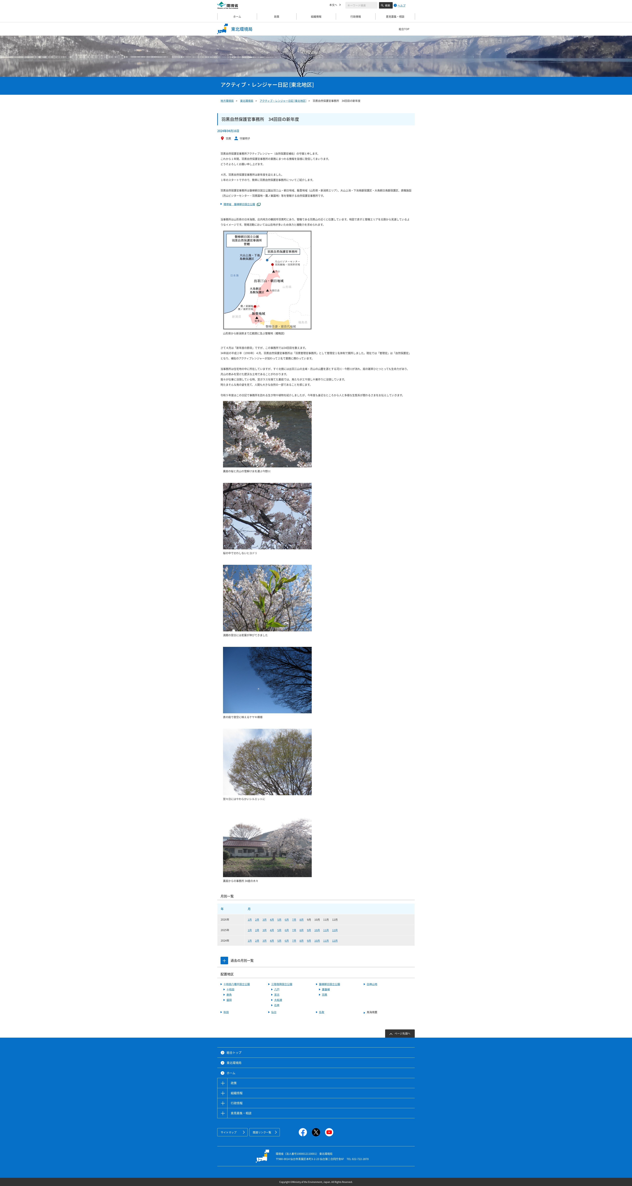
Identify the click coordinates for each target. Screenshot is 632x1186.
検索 (387, 5)
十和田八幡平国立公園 (237, 984)
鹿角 (229, 995)
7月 (294, 920)
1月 (250, 920)
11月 (326, 930)
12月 (335, 930)
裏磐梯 (326, 989)
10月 (317, 930)
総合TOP (404, 29)
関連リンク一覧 (262, 1132)
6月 (287, 920)
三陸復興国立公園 (281, 984)
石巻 (276, 1005)
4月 (272, 920)
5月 (279, 920)
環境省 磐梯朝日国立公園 (239, 204)
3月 (265, 920)
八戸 (276, 989)
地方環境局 (227, 101)
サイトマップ (229, 1132)
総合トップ (234, 1052)
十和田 (230, 989)
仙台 (273, 1012)
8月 (302, 920)
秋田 (226, 1012)
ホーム (237, 16)
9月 (309, 930)
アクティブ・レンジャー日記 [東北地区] (283, 101)
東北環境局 (246, 101)
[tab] (224, 960)
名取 (321, 1012)
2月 (257, 920)
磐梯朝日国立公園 (329, 984)
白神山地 (372, 984)
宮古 (276, 995)
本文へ (333, 5)
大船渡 (278, 1000)
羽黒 (324, 995)
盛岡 (229, 1000)
